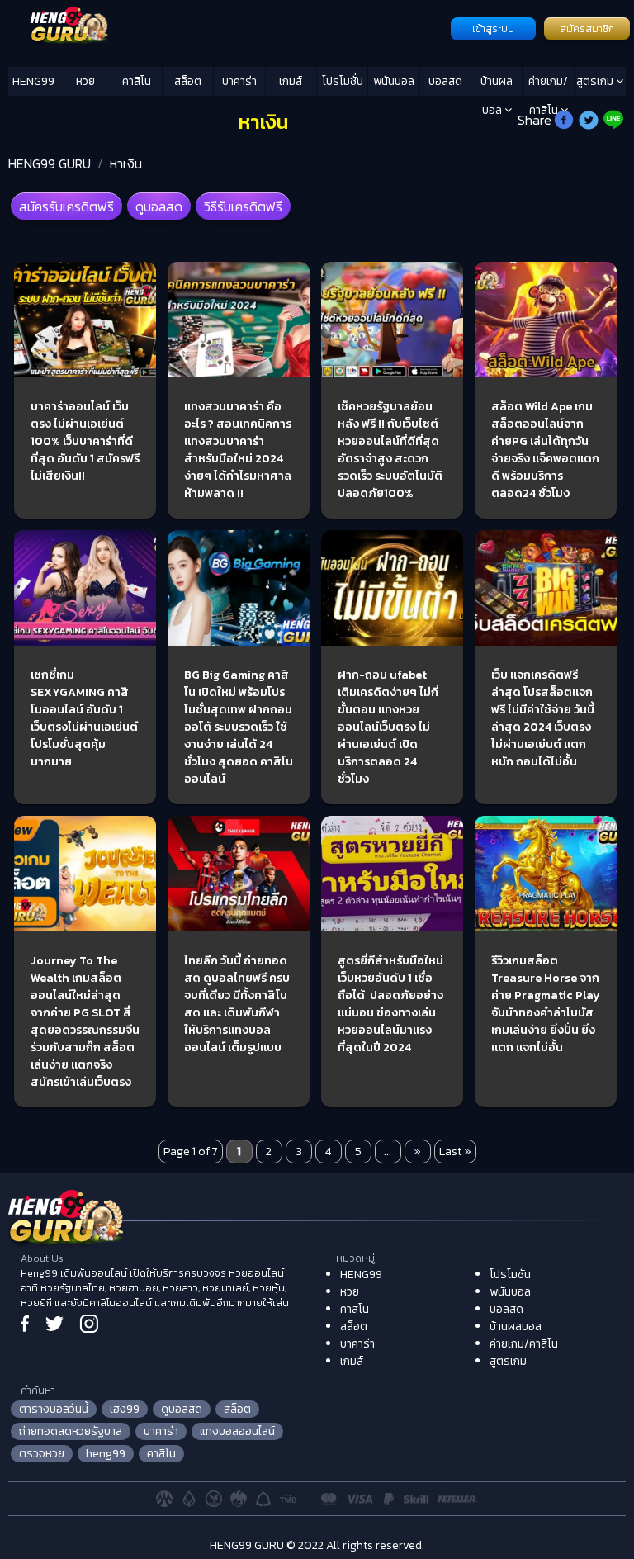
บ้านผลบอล (496, 84)
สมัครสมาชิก (587, 28)
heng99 (105, 1453)
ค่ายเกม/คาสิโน (548, 84)
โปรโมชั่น (342, 81)
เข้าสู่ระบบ (493, 28)
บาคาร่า (239, 81)
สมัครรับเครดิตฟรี (66, 206)
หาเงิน (126, 163)
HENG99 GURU (49, 163)
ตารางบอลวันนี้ (53, 1409)
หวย (85, 81)
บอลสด (445, 81)
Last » (455, 1151)
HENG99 (33, 81)
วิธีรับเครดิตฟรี (243, 206)
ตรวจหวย (41, 1453)
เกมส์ (290, 81)
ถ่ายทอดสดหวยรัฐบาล (70, 1431)
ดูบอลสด (158, 206)
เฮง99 (125, 1409)
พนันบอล (393, 81)
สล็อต (187, 81)
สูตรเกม (596, 81)
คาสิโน (136, 81)
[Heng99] (227, 27)
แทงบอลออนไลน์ (237, 1431)
